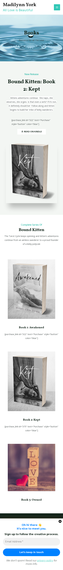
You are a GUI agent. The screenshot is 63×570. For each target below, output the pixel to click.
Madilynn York (19, 5)
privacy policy (45, 560)
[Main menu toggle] (57, 7)
